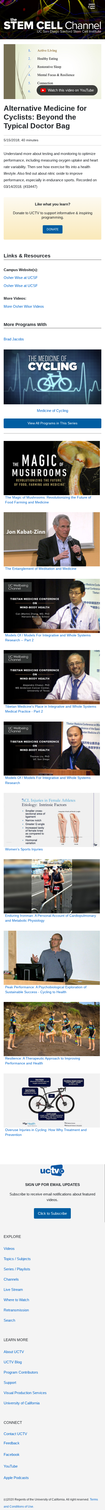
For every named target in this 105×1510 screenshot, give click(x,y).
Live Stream (13, 1289)
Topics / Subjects (17, 1259)
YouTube (11, 1466)
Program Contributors (21, 1372)
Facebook (12, 1454)
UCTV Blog (13, 1362)
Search (9, 1320)
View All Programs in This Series (52, 423)
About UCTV (14, 1352)
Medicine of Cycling (52, 410)
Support (10, 1382)
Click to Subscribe (52, 1213)
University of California (22, 1403)
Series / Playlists (17, 1269)
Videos (9, 1248)
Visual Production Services (25, 1393)
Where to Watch (16, 1300)
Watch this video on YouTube (67, 91)
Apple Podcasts (16, 1478)
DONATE (53, 229)
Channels (11, 1279)
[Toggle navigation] (91, 6)
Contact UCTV (15, 1434)
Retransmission (16, 1310)
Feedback (12, 1443)
